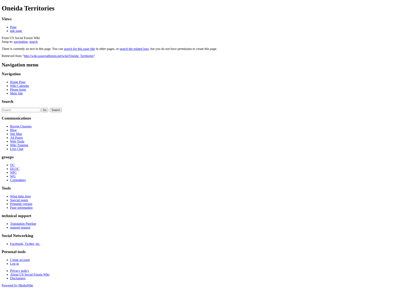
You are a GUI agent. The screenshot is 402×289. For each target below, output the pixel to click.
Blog (13, 130)
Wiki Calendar (19, 86)
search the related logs (134, 49)
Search (7, 101)
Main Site (16, 93)
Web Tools (17, 141)
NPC (13, 172)
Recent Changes (21, 126)
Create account (20, 260)
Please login (18, 89)
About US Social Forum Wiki (29, 274)
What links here (20, 196)
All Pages (16, 137)
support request (20, 227)
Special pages (19, 200)
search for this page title (79, 49)
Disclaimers (18, 278)
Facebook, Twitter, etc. (25, 244)
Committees (18, 180)
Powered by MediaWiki (17, 285)
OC (12, 165)
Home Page (18, 82)
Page (13, 27)
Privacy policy (19, 270)
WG (13, 176)
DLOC (14, 169)
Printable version (21, 204)
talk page (16, 31)
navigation (21, 41)
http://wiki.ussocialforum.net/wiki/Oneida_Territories (59, 56)
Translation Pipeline (23, 223)
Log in (14, 263)
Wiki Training (19, 145)
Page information (21, 207)
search (33, 41)
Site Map (16, 134)
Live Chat (16, 149)
